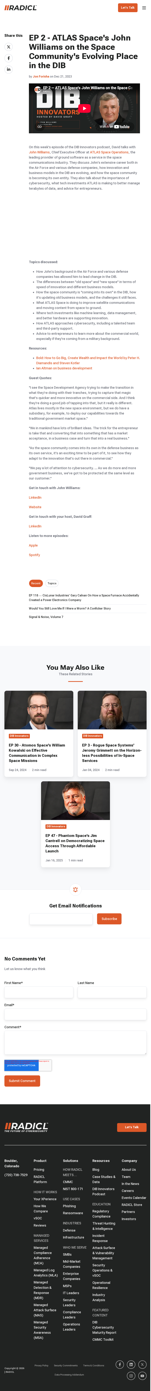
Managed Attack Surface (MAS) (45, 1310)
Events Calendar (134, 1198)
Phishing (69, 1206)
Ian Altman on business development (64, 368)
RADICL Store (132, 1205)
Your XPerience (45, 1199)
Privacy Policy (41, 1365)
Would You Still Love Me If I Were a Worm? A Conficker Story (70, 608)
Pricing (39, 1170)
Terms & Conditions (93, 1365)
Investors (129, 1219)
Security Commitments (66, 1365)
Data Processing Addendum (69, 1374)
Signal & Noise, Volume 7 (46, 617)
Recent (36, 583)
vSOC (38, 1218)
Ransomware (73, 1213)
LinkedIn (35, 497)
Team (126, 1177)
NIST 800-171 (73, 1189)
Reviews (40, 1225)
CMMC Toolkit (103, 1339)
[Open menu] (144, 7)
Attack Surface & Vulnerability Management (103, 1253)
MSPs (67, 1286)
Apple (33, 545)
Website (35, 507)
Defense (69, 1230)
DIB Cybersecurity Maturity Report (104, 1327)
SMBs (67, 1254)
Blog (95, 1170)
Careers (128, 1191)
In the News (130, 1184)
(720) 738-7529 (15, 1175)
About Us (129, 1170)
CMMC (68, 1182)
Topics (52, 583)
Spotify (34, 555)
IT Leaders (71, 1293)
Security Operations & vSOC (102, 1270)
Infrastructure (73, 1237)
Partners (128, 1212)
